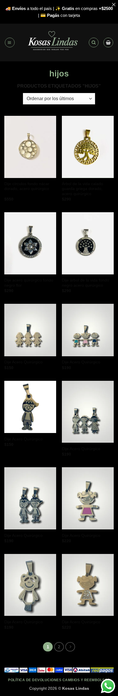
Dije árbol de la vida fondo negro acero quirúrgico (85, 283)
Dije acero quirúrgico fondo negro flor (28, 283)
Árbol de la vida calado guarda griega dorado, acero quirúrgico (82, 189)
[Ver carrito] (108, 42)
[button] (10, 42)
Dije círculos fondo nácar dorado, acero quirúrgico (26, 186)
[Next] (70, 647)
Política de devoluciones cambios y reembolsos (59, 680)
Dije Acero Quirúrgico (23, 362)
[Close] (113, 4)
